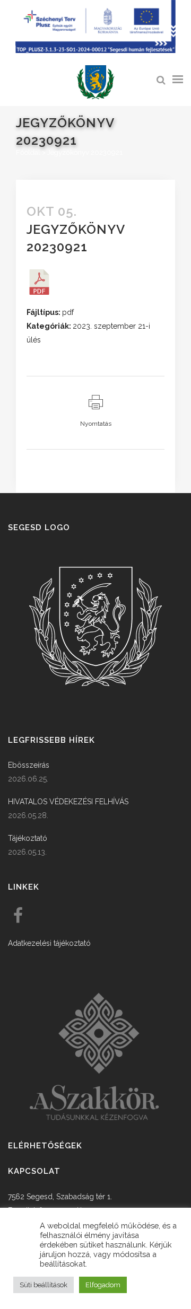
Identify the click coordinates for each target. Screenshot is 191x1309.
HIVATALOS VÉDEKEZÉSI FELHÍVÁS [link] (68, 801)
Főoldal (28, 152)
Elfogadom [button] (102, 1285)
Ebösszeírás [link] (28, 765)
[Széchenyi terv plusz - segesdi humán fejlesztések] (95, 50)
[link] (95, 82)
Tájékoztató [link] (27, 838)
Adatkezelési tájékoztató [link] (49, 943)
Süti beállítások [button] (43, 1285)
